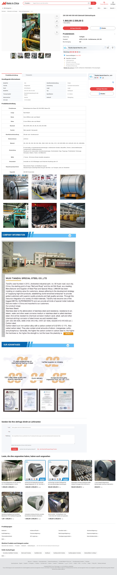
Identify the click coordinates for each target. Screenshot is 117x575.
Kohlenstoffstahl (34, 530)
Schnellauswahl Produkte (78, 561)
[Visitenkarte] (113, 82)
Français (37, 563)
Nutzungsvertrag (42, 561)
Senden (14, 449)
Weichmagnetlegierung (64, 533)
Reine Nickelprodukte (92, 536)
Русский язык (44, 563)
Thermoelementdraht (7, 536)
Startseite (4, 11)
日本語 (75, 563)
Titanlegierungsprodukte (64, 536)
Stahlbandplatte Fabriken (74, 553)
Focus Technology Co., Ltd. (57, 566)
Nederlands (60, 563)
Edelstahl (4, 530)
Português (31, 563)
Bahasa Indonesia (102, 563)
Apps (105, 8)
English (20, 563)
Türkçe (89, 563)
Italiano (50, 563)
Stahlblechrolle (38, 553)
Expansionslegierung (92, 533)
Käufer (90, 8)
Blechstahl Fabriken (26, 553)
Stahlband (47, 553)
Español (25, 563)
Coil (32, 11)
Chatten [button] (103, 28)
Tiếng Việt (94, 563)
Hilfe (99, 8)
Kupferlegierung (5, 533)
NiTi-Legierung (33, 536)
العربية (66, 563)
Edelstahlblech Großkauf (90, 553)
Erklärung (35, 561)
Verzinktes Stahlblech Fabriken (10, 553)
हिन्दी (79, 563)
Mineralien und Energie (12, 11)
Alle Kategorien (7, 8)
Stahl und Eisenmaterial (24, 11)
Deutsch (55, 563)
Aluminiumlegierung (92, 530)
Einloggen (113, 4)
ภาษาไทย (84, 563)
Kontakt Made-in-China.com (65, 561)
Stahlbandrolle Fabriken (59, 553)
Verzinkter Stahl (62, 530)
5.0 (96, 77)
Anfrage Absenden (75, 28)
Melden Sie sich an (69, 68)
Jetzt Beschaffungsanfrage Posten (47, 449)
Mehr (3, 556)
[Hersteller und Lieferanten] (10, 3)
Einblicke (87, 561)
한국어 (70, 563)
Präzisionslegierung (35, 533)
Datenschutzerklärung (52, 561)
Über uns (30, 561)
